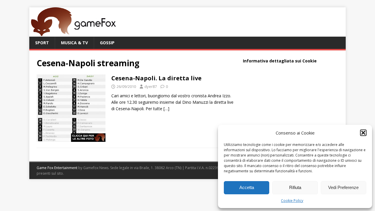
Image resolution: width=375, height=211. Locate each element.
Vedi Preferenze (343, 187)
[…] (166, 108)
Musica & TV (74, 42)
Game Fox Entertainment (57, 167)
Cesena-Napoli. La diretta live (156, 78)
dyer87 (150, 86)
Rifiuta (295, 187)
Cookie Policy (292, 200)
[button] (363, 133)
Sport (42, 42)
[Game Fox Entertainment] (73, 33)
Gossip (107, 42)
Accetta (246, 187)
